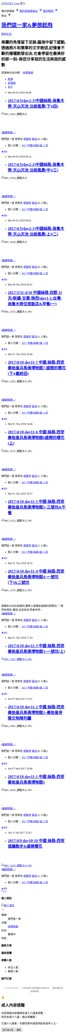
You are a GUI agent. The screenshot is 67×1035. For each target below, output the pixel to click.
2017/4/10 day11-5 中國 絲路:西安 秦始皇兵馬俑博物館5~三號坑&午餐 (37, 507)
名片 (10, 87)
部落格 (12, 83)
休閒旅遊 (28, 72)
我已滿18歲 (8, 1030)
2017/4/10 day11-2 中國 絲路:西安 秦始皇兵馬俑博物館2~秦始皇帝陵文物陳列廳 (36, 712)
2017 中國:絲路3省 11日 (34, 145)
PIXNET (15, 988)
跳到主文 (6, 34)
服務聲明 (35, 991)
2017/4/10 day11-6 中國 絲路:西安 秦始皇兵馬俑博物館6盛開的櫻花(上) (36, 437)
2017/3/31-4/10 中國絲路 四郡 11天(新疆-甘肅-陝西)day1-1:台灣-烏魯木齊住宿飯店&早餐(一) (35, 298)
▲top (4, 151)
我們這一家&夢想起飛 (27, 25)
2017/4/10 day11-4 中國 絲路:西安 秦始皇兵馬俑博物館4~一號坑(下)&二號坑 (36, 577)
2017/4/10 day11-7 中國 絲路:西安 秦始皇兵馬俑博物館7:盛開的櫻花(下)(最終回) (37, 368)
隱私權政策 (57, 988)
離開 (19, 1030)
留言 (34, 139)
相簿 (10, 79)
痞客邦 (27, 139)
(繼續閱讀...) (8, 132)
